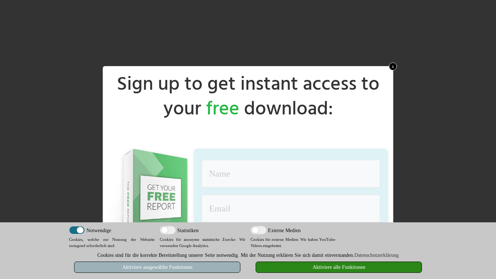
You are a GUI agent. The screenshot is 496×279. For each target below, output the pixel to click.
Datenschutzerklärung (376, 255)
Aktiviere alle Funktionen (339, 267)
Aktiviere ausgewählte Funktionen (157, 267)
